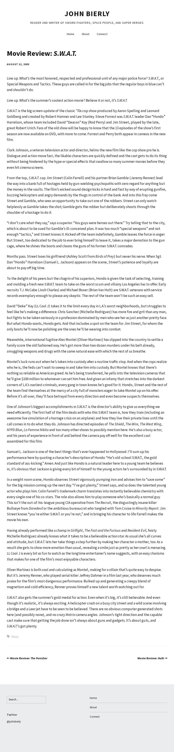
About (85, 34)
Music (15, 636)
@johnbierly (14, 721)
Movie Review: (28, 658)
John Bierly (87, 13)
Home (70, 34)
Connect (102, 34)
